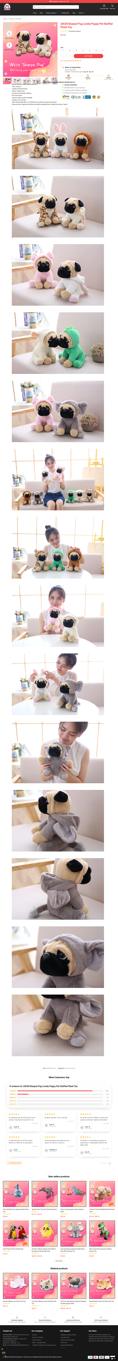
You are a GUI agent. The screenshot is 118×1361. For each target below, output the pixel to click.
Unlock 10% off (3, 1353)
